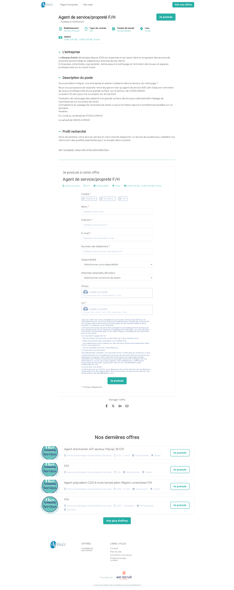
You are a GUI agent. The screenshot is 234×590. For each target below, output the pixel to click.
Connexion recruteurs (121, 555)
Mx (124, 198)
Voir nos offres (183, 4)
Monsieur (109, 198)
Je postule (117, 380)
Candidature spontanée (87, 549)
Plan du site (115, 552)
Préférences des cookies (118, 559)
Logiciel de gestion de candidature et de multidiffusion (117, 585)
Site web (88, 4)
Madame (90, 198)
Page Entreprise (69, 4)
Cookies (114, 548)
